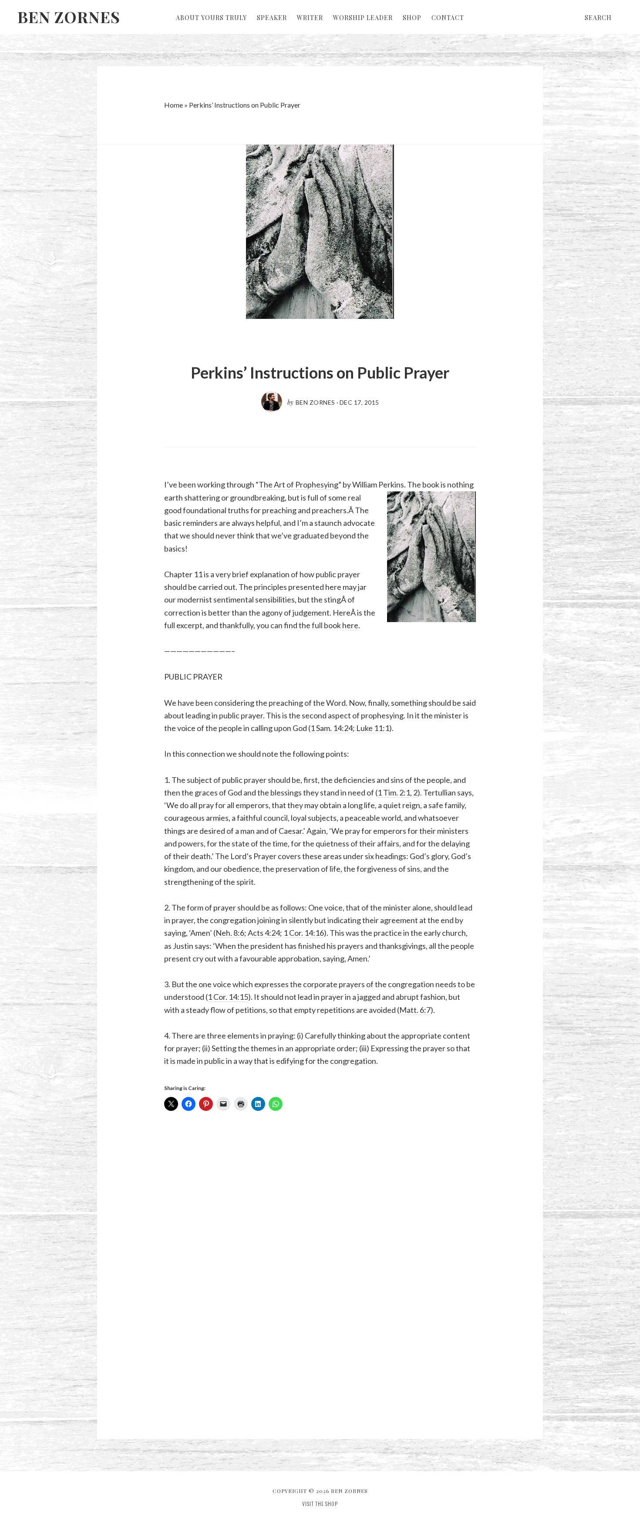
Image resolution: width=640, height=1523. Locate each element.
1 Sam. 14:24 (331, 728)
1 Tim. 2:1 (393, 792)
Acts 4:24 (264, 932)
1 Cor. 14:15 (228, 997)
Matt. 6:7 (415, 1010)
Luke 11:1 (372, 728)
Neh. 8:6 (230, 932)
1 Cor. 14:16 (303, 932)
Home (173, 105)
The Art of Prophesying (298, 484)
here (350, 625)
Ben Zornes (68, 16)
